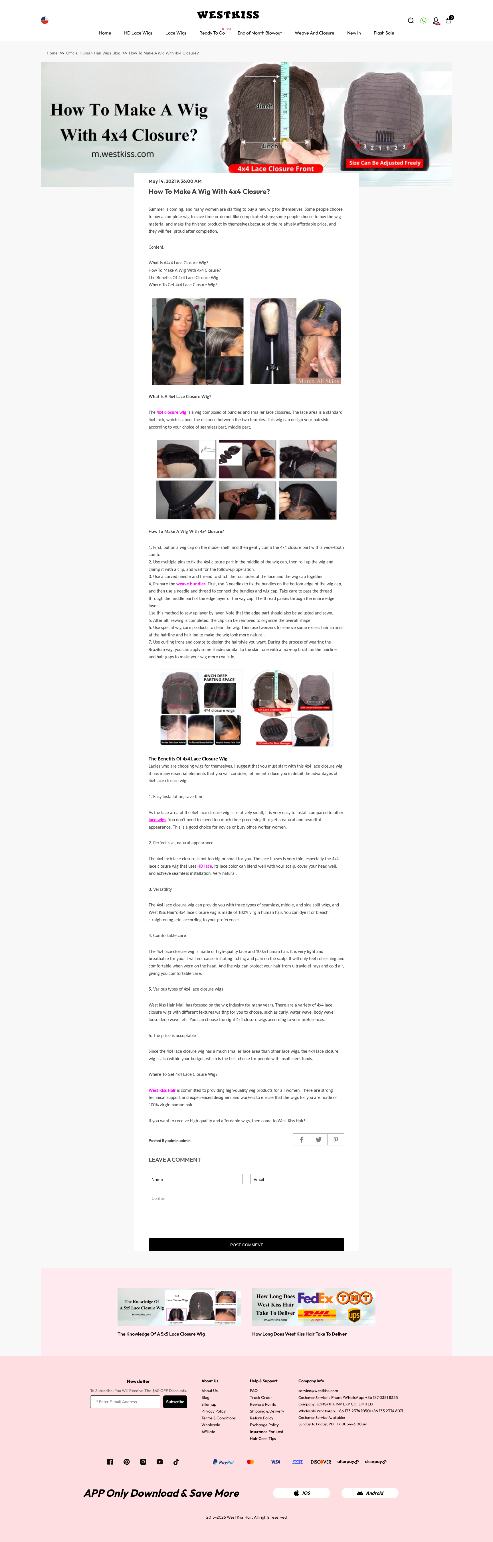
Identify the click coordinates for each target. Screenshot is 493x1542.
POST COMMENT (246, 1245)
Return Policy (261, 1418)
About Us (209, 1390)
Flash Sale (384, 33)
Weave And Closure (314, 33)
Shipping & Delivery (267, 1411)
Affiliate (208, 1431)
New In (354, 33)
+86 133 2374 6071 (387, 1410)
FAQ (254, 1390)
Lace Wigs (176, 33)
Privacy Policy (213, 1411)
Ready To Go (212, 33)
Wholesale (210, 1424)
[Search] (410, 20)
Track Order (261, 1397)
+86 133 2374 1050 (353, 1410)
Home (105, 33)
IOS (306, 1493)
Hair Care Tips (263, 1438)
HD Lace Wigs (138, 33)
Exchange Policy (264, 1424)
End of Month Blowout (260, 33)
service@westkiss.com (318, 1390)
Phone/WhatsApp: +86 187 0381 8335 (364, 1397)
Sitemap (208, 1404)
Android (374, 1493)
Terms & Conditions (218, 1418)
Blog (205, 1397)
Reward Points (263, 1404)
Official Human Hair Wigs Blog (93, 53)
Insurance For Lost (266, 1431)
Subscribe (175, 1402)
